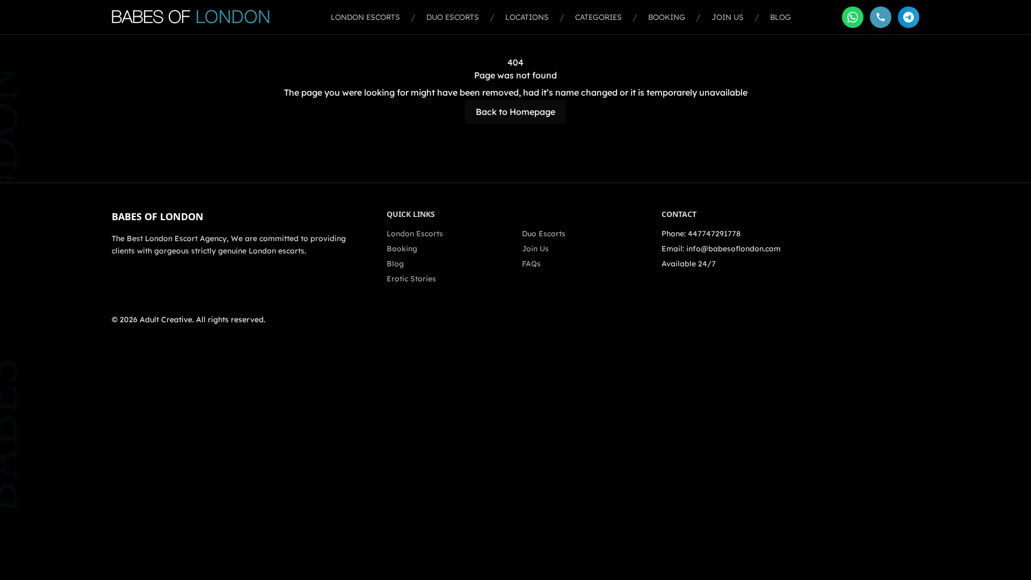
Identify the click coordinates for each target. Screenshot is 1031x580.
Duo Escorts (452, 17)
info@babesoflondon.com (733, 248)
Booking (666, 17)
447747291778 (714, 233)
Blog (780, 17)
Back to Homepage (515, 111)
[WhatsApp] (852, 17)
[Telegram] (908, 17)
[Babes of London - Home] (196, 17)
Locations (527, 17)
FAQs (531, 264)
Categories (598, 17)
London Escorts (365, 17)
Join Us (727, 17)
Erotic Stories (411, 279)
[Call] (880, 17)
